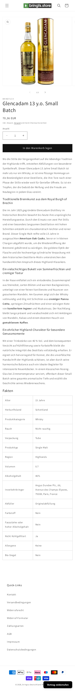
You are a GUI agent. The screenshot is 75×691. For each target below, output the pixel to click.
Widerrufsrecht (15, 610)
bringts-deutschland (31, 684)
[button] (7, 5)
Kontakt (11, 594)
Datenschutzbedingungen (21, 649)
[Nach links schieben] (30, 92)
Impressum (13, 641)
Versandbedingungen (19, 602)
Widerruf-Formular (17, 618)
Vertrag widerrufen (58, 684)
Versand (17, 123)
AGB (9, 633)
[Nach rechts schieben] (45, 92)
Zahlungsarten (15, 625)
